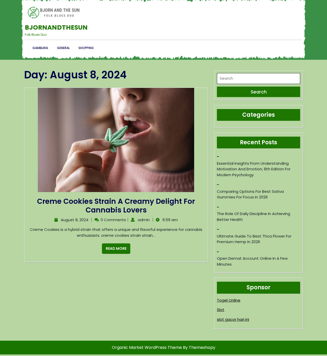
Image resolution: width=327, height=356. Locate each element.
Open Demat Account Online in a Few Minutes (252, 261)
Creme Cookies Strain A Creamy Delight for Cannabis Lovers (116, 205)
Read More (114, 247)
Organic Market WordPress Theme (147, 347)
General (63, 48)
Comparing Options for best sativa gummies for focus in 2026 (250, 194)
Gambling (40, 48)
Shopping (86, 48)
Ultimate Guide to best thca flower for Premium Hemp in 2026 (254, 239)
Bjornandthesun (56, 27)
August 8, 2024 (74, 219)
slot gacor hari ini (233, 319)
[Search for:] (258, 80)
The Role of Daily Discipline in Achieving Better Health (253, 216)
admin (143, 219)
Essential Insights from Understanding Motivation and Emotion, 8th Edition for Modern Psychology (253, 169)
